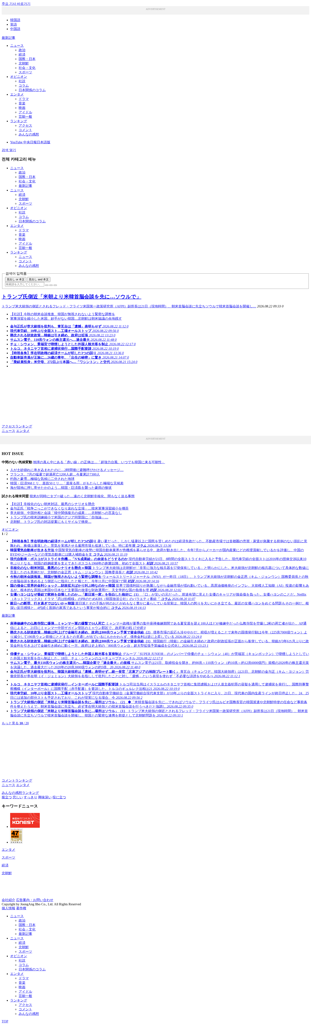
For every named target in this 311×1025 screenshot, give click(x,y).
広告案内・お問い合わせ (34, 900)
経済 (22, 54)
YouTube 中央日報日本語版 (30, 142)
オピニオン (18, 76)
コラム (24, 85)
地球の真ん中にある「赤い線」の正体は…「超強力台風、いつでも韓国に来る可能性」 (99, 462)
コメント (25, 130)
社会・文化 (27, 68)
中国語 (15, 29)
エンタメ (17, 94)
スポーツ (25, 72)
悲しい (18, 797)
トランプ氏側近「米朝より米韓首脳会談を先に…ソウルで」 (71, 296)
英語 (13, 24)
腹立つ (7, 797)
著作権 (21, 908)
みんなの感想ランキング (20, 793)
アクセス (25, 125)
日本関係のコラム (32, 90)
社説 (22, 81)
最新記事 (8, 38)
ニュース (17, 45)
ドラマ (24, 99)
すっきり (30, 797)
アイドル (25, 112)
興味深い (45, 797)
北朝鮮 (24, 63)
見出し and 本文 (39, 279)
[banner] (25, 826)
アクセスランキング (17, 426)
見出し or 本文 (16, 279)
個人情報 (8, 908)
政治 (22, 50)
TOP (5, 1021)
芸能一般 (25, 116)
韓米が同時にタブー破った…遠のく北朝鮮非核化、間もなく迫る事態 (82, 496)
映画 (22, 108)
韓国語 (15, 20)
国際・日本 (27, 59)
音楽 (22, 103)
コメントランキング (17, 780)
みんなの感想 (29, 134)
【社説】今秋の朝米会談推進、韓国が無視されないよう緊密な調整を (62, 314)
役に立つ (59, 797)
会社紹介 (8, 900)
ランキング (18, 121)
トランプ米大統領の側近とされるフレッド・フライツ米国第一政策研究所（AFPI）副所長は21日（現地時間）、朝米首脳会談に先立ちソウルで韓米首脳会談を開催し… (129, 306)
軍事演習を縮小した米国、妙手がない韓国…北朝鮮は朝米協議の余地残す (66, 318)
